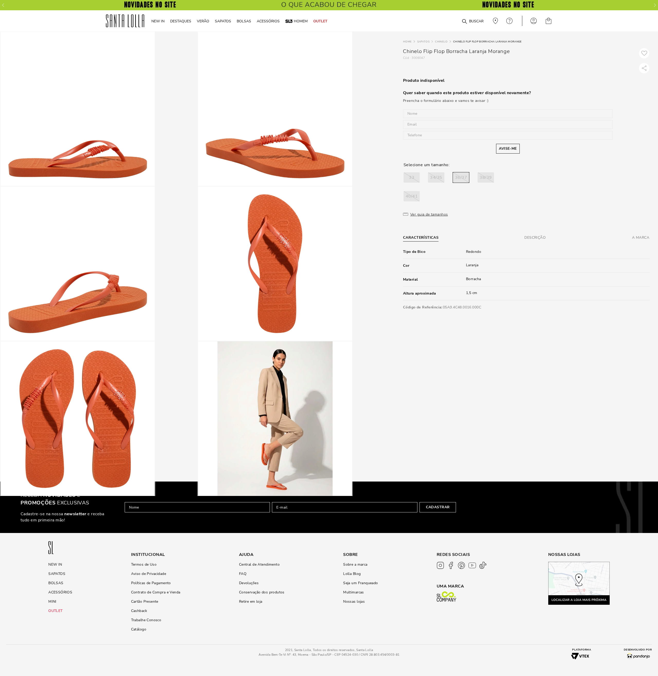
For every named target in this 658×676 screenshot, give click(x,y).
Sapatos (423, 41)
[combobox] (452, 21)
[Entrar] (534, 21)
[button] (412, 177)
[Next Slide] (655, 5)
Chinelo (441, 41)
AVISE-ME (508, 148)
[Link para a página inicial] (407, 42)
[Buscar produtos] (464, 21)
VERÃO (203, 21)
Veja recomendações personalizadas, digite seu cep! (495, 21)
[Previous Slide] (3, 5)
